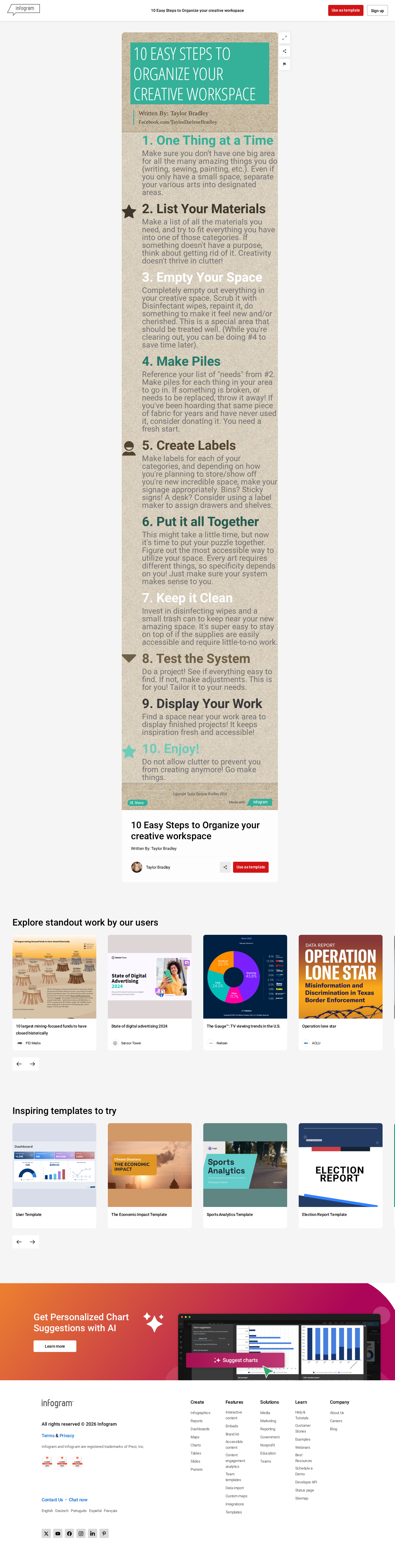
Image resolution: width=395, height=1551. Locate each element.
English (47, 1511)
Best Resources (303, 1458)
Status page (304, 1490)
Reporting (267, 1429)
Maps (195, 1437)
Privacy (67, 1435)
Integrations (235, 1504)
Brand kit (232, 1434)
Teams (265, 1461)
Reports (197, 1421)
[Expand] (284, 37)
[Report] (284, 64)
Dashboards (200, 1429)
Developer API (306, 1482)
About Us (337, 1413)
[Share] (284, 51)
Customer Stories (303, 1428)
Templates (234, 1512)
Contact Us (52, 1499)
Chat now (78, 1499)
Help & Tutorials (302, 1415)
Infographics (200, 1413)
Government (269, 1437)
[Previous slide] (19, 1063)
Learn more (55, 1346)
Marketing (268, 1421)
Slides (195, 1461)
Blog (333, 1429)
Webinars (302, 1447)
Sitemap (301, 1498)
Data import (235, 1488)
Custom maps (237, 1496)
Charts (196, 1445)
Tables (196, 1453)
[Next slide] (32, 1063)
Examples (303, 1439)
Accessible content (234, 1444)
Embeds (232, 1426)
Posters (197, 1469)
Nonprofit (267, 1445)
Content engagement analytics (235, 1461)
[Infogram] (23, 10)
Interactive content (234, 1415)
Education (268, 1453)
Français (110, 1511)
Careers (336, 1421)
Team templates (233, 1477)
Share (139, 803)
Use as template (346, 10)
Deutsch (62, 1511)
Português (79, 1511)
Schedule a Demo (304, 1471)
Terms (48, 1435)
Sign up (377, 10)
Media (265, 1413)
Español (95, 1511)
